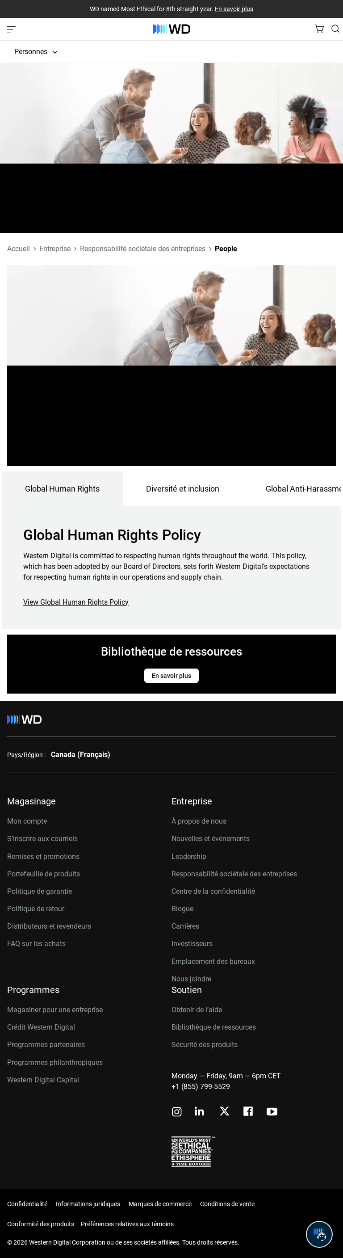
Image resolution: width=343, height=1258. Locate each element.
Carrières (185, 926)
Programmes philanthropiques (55, 1062)
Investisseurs (192, 943)
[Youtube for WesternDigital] (272, 1113)
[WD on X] (224, 1112)
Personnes (30, 51)
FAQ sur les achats (36, 943)
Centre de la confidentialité (213, 891)
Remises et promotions (43, 856)
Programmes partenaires (46, 1044)
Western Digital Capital (43, 1080)
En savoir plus (234, 9)
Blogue (182, 909)
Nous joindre (191, 979)
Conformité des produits (40, 1224)
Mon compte (27, 821)
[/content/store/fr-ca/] (171, 29)
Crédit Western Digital (41, 1027)
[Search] (335, 29)
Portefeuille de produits (43, 874)
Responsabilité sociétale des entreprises (234, 874)
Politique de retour (35, 909)
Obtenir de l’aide (197, 1010)
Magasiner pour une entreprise (55, 1010)
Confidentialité (27, 1204)
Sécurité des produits (205, 1044)
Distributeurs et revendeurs (49, 926)
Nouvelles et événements (211, 838)
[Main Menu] (12, 29)
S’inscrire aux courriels (42, 838)
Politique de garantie (39, 891)
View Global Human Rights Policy (76, 602)
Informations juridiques (88, 1204)
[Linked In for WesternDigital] (200, 1113)
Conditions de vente (227, 1204)
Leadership (189, 856)
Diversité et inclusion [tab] (182, 488)
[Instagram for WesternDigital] (177, 1113)
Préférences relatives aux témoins (127, 1224)
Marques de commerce (160, 1204)
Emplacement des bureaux (213, 961)
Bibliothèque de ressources (214, 1027)
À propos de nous (199, 821)
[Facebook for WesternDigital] (248, 1113)
